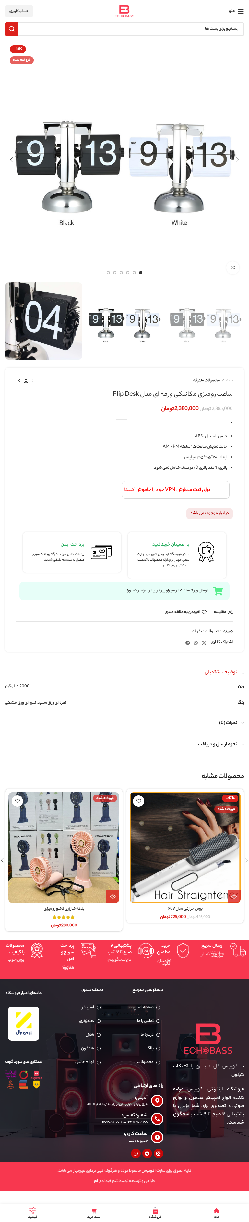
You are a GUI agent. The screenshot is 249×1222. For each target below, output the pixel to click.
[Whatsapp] (136, 1153)
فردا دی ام (102, 1181)
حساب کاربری (19, 11)
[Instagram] (158, 1153)
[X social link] (204, 643)
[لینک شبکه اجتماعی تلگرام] (188, 643)
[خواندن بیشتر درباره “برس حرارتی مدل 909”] (234, 896)
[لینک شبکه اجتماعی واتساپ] (196, 643)
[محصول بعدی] (19, 381)
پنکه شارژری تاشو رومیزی (64, 908)
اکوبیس (149, 1170)
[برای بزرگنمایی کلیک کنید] (232, 267)
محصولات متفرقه (206, 380)
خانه (229, 380)
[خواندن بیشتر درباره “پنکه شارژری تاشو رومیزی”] (112, 896)
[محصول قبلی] (32, 381)
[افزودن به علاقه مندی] (138, 801)
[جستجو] (11, 29)
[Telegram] (147, 1153)
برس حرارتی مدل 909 (185, 908)
